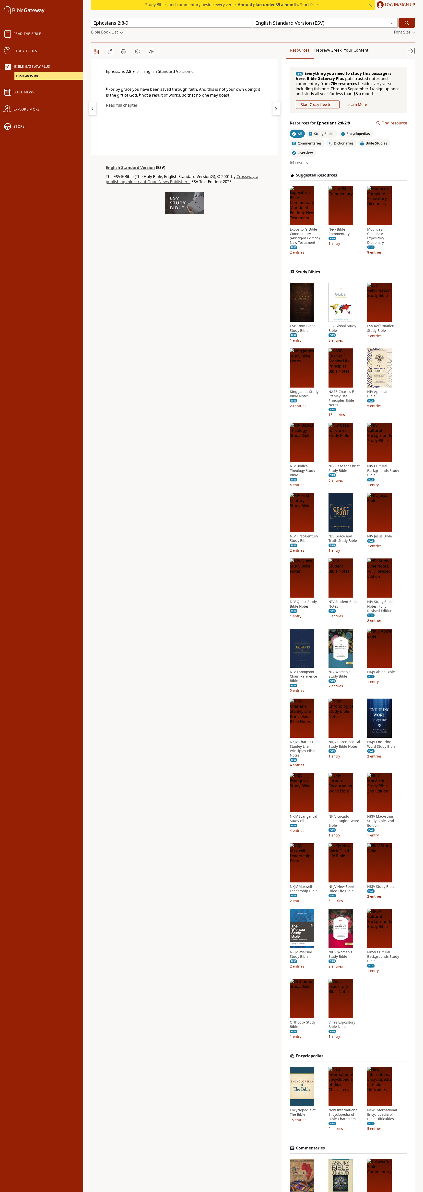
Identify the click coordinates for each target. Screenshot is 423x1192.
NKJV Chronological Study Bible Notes (344, 744)
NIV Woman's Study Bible (339, 674)
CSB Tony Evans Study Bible (302, 328)
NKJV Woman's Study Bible (340, 954)
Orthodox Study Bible (303, 1024)
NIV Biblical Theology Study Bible (302, 470)
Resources (299, 50)
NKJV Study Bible (381, 886)
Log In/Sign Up (400, 4)
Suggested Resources (316, 175)
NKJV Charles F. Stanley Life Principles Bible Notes (302, 749)
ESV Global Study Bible (342, 328)
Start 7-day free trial (317, 104)
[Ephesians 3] (276, 108)
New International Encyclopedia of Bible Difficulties (382, 1114)
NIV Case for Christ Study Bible (344, 468)
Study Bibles (308, 272)
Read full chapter (122, 105)
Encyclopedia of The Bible (303, 1112)
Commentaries (310, 1148)
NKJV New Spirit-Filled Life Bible (342, 888)
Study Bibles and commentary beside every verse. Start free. (232, 4)
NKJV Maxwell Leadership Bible (303, 888)
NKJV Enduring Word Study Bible (381, 744)
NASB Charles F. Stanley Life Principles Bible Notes (341, 398)
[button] (395, 5)
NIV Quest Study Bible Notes (303, 604)
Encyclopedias (309, 1055)
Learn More (357, 104)
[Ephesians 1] (92, 108)
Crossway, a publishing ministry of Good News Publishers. (182, 179)
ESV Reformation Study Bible (380, 328)
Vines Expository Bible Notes (342, 1024)
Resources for (320, 123)
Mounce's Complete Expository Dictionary (375, 236)
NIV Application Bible (380, 394)
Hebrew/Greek (328, 50)
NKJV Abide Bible (381, 672)
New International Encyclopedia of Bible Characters (343, 1114)
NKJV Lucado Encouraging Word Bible (344, 820)
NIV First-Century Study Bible (304, 538)
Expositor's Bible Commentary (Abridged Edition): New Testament (305, 236)
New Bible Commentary (339, 231)
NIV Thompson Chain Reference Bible (303, 676)
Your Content (356, 50)
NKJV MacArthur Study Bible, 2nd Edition (380, 820)
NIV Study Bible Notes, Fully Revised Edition (380, 606)
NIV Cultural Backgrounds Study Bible (383, 470)
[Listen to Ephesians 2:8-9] (151, 52)
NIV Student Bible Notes (343, 604)
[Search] (407, 23)
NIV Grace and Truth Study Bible (343, 538)
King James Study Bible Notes (304, 394)
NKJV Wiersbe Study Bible (301, 954)
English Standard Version (130, 167)
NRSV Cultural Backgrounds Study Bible (383, 956)
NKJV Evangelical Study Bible (303, 818)
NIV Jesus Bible (379, 536)
